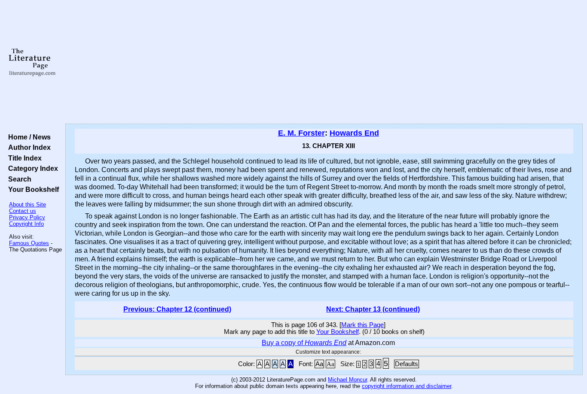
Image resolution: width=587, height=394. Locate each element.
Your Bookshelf (32, 189)
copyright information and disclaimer (406, 386)
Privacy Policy (27, 217)
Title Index (23, 158)
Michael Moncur (347, 379)
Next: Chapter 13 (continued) (373, 309)
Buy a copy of (304, 342)
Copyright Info (26, 224)
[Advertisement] (324, 62)
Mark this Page (362, 324)
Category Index (31, 168)
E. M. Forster (301, 133)
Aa (319, 364)
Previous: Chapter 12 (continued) (177, 309)
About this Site (27, 204)
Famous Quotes (29, 243)
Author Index (28, 147)
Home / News (28, 137)
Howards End (354, 133)
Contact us (22, 211)
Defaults (406, 364)
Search (18, 179)
